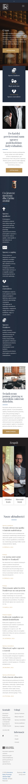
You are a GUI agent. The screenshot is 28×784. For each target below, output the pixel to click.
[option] (14, 40)
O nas (6, 30)
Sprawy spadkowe (6, 214)
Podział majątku (7, 614)
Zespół (16, 739)
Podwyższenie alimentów (13, 677)
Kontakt (17, 742)
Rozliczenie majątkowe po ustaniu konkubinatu (13, 618)
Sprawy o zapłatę (9, 252)
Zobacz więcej (11, 431)
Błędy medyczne (14, 86)
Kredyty (5, 554)
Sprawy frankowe (14, 75)
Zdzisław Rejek (8, 500)
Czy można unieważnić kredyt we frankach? (12, 558)
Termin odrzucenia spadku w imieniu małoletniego (13, 529)
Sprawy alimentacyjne (9, 675)
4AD (24, 772)
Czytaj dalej (10, 50)
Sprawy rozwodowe (14, 97)
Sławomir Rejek (20, 500)
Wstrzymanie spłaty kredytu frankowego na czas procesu (14, 589)
